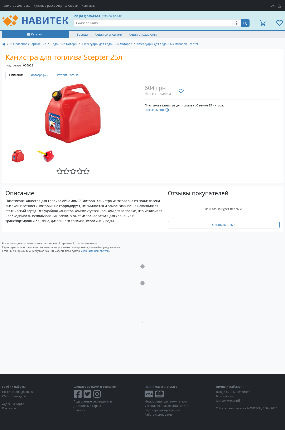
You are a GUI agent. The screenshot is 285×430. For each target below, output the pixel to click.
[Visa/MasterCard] (178, 394)
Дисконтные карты (87, 406)
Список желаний (228, 400)
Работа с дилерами (158, 414)
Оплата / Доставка (17, 6)
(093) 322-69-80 (112, 16)
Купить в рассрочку (48, 6)
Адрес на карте (13, 404)
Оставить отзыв (66, 75)
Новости (79, 410)
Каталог (36, 34)
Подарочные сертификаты (92, 401)
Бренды (82, 34)
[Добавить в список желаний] (181, 91)
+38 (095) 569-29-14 (86, 16)
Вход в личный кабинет (233, 392)
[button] (263, 23)
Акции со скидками (108, 34)
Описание (16, 75)
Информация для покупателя (166, 401)
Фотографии (39, 75)
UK (273, 6)
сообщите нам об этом (95, 251)
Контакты (88, 6)
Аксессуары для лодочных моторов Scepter (167, 44)
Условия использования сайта (166, 406)
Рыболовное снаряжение (28, 44)
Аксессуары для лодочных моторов (107, 44)
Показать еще (155, 110)
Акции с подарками (143, 34)
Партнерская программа (162, 410)
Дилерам (71, 6)
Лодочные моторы (63, 44)
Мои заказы (224, 396)
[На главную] (3, 44)
